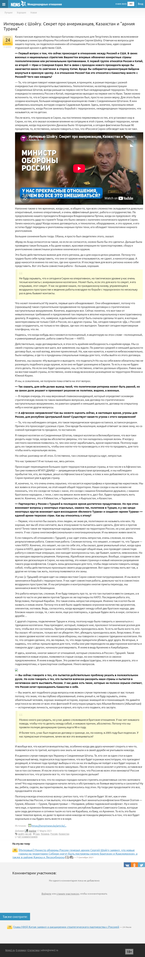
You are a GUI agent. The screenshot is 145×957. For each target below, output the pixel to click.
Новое (33, 12)
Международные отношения (44, 4)
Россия (54, 833)
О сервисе (21, 950)
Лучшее (8, 12)
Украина (45, 833)
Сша (37, 833)
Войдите (46, 893)
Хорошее (21, 12)
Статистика (33, 950)
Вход (140, 3)
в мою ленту (121, 4)
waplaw (32, 830)
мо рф (28, 833)
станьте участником (68, 893)
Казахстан (64, 833)
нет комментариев (27, 836)
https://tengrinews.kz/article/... (49, 825)
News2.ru (10, 950)
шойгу (21, 833)
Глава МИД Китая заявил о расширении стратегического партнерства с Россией (66, 926)
